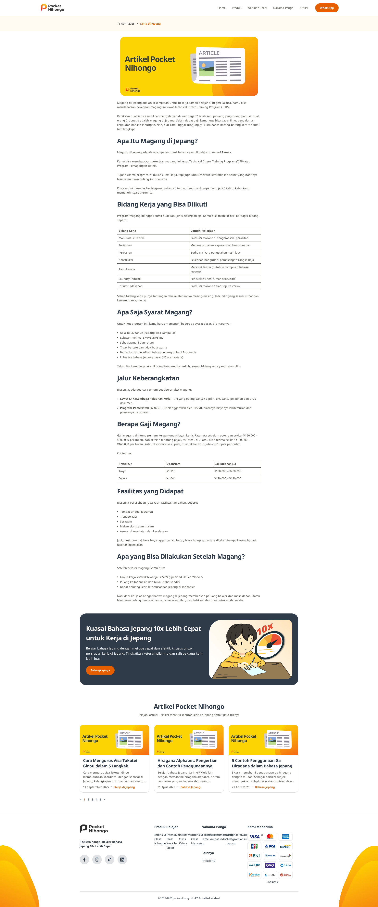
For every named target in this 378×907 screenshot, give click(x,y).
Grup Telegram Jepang (233, 839)
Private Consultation (246, 837)
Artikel (206, 861)
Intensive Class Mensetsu (197, 839)
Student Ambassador (218, 837)
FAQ (213, 861)
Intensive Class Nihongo (160, 839)
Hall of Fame (206, 837)
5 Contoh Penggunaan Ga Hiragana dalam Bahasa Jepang (262, 763)
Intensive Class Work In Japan (173, 841)
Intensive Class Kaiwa (185, 839)
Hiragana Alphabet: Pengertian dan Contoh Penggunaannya (188, 763)
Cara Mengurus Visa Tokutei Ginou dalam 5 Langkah (110, 763)
